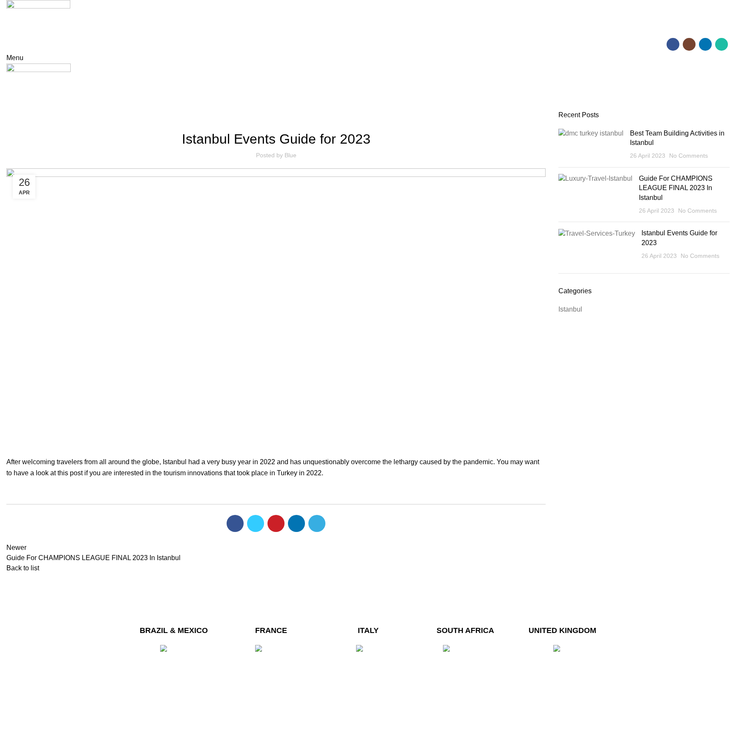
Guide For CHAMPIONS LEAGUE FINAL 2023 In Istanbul (676, 188)
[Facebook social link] (673, 44)
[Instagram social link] (689, 44)
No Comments (688, 155)
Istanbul (276, 115)
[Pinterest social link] (276, 523)
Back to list (22, 568)
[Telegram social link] (316, 523)
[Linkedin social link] (705, 44)
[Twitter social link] (255, 523)
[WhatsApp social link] (721, 44)
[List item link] (173, 682)
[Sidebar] (10, 726)
